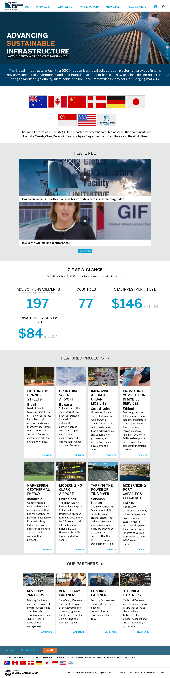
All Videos (85, 251)
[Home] (14, 6)
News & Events (137, 7)
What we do (65, 7)
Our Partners (82, 563)
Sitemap (160, 673)
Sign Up (50, 650)
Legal (129, 673)
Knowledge (113, 7)
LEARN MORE (46, 455)
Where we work (89, 7)
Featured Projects (82, 358)
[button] (85, 177)
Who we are (43, 7)
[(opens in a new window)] (156, 7)
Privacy (121, 673)
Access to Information (144, 673)
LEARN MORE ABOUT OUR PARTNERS (27, 56)
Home (26, 7)
